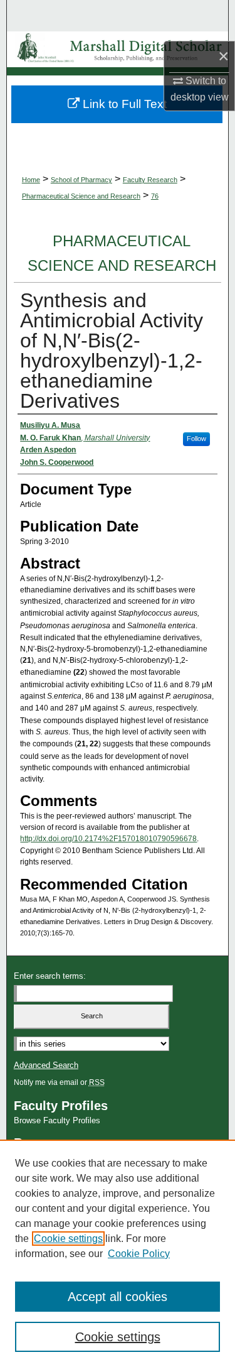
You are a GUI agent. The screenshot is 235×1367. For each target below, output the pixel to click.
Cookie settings (68, 1238)
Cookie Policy (139, 1253)
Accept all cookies (117, 1297)
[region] (117, 1253)
